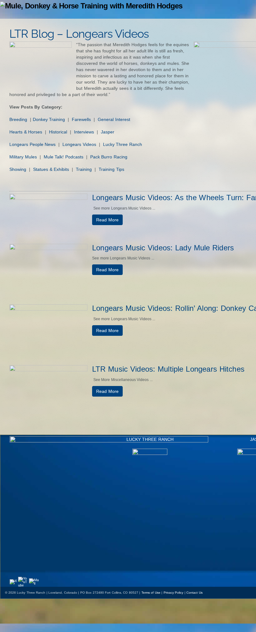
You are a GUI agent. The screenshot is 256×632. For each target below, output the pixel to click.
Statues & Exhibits (51, 169)
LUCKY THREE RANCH (150, 439)
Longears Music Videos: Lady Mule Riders (163, 248)
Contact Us (194, 592)
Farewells (81, 119)
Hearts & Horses (25, 131)
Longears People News (32, 144)
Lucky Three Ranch (122, 144)
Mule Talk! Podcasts (63, 156)
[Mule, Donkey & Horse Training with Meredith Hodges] (91, 6)
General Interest (114, 119)
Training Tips (111, 169)
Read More (107, 219)
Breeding (18, 119)
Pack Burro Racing (108, 156)
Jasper (107, 131)
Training (84, 169)
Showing (17, 169)
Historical (58, 131)
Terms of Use (150, 592)
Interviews (84, 131)
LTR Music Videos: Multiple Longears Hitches (168, 369)
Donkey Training (49, 119)
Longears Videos (79, 144)
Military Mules (23, 156)
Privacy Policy (174, 592)
